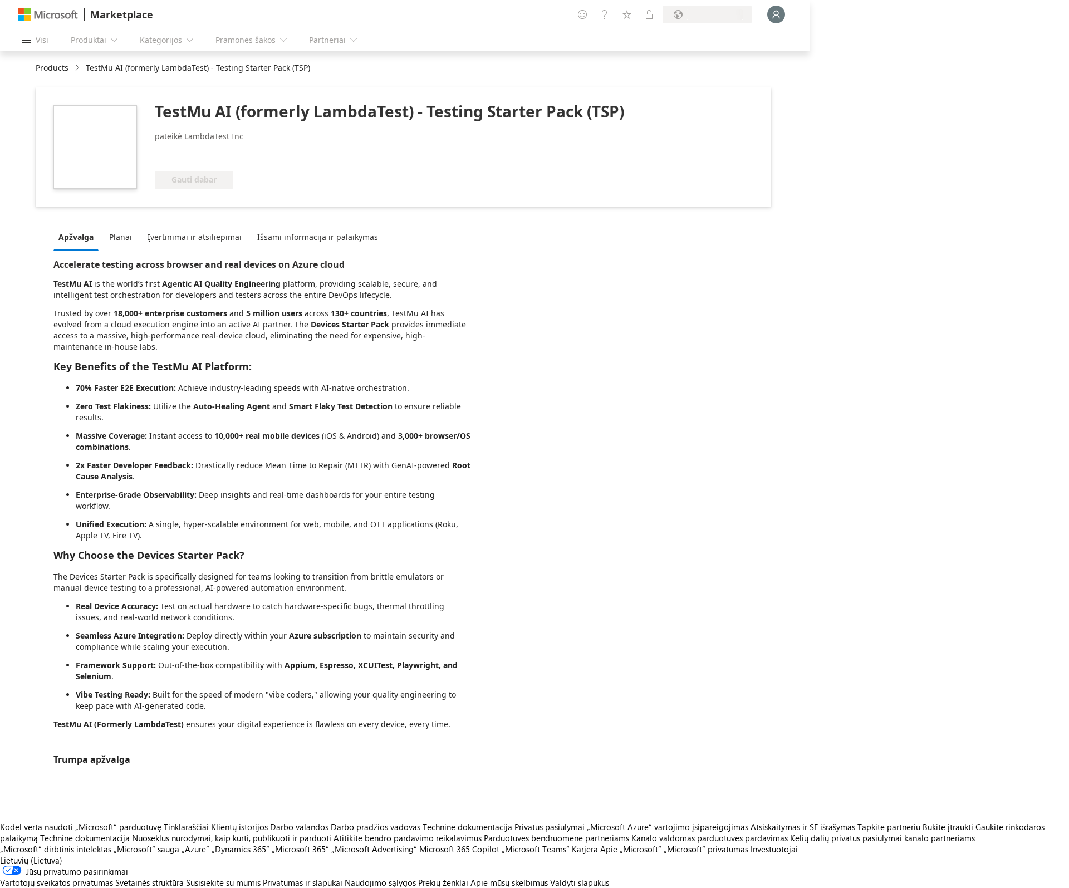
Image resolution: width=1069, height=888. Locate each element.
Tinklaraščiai (186, 826)
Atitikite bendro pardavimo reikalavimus (408, 837)
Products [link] (52, 67)
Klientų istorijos (239, 826)
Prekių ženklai (443, 882)
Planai (120, 237)
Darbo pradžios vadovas (375, 826)
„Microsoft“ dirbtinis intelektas (55, 849)
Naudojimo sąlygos (380, 882)
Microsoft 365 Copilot (459, 849)
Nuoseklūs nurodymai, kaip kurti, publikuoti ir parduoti (231, 837)
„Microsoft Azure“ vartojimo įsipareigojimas (669, 826)
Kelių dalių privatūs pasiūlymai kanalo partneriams (882, 837)
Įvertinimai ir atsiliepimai (195, 237)
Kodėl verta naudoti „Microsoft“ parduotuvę (80, 826)
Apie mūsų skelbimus (509, 882)
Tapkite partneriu (888, 826)
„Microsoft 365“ (300, 849)
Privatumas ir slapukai (302, 882)
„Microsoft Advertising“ (374, 849)
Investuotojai (774, 849)
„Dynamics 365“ (240, 849)
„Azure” (195, 849)
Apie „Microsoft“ (630, 849)
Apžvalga (76, 237)
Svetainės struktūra (149, 882)
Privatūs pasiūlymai (549, 826)
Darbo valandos (299, 826)
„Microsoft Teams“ (536, 849)
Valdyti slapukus (579, 882)
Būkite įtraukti (948, 826)
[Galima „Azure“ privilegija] (200, 154)
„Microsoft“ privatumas (706, 849)
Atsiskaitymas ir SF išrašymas (803, 826)
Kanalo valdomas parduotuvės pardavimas (709, 837)
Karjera (585, 849)
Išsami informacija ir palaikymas (317, 237)
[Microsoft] (48, 14)
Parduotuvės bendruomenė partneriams (556, 837)
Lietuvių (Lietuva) (31, 860)
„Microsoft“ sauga (146, 849)
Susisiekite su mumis (223, 882)
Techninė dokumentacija (467, 826)
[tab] (78, 236)
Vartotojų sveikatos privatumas (56, 882)
